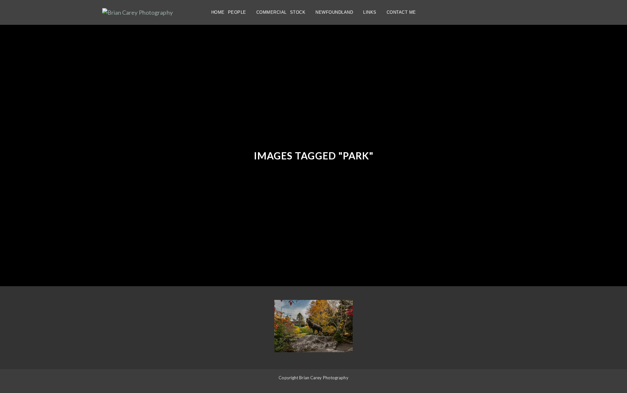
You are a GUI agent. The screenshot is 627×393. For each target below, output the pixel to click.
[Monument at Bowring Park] (313, 326)
